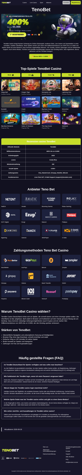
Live (29, 75)
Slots (70, 75)
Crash (50, 75)
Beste (9, 75)
